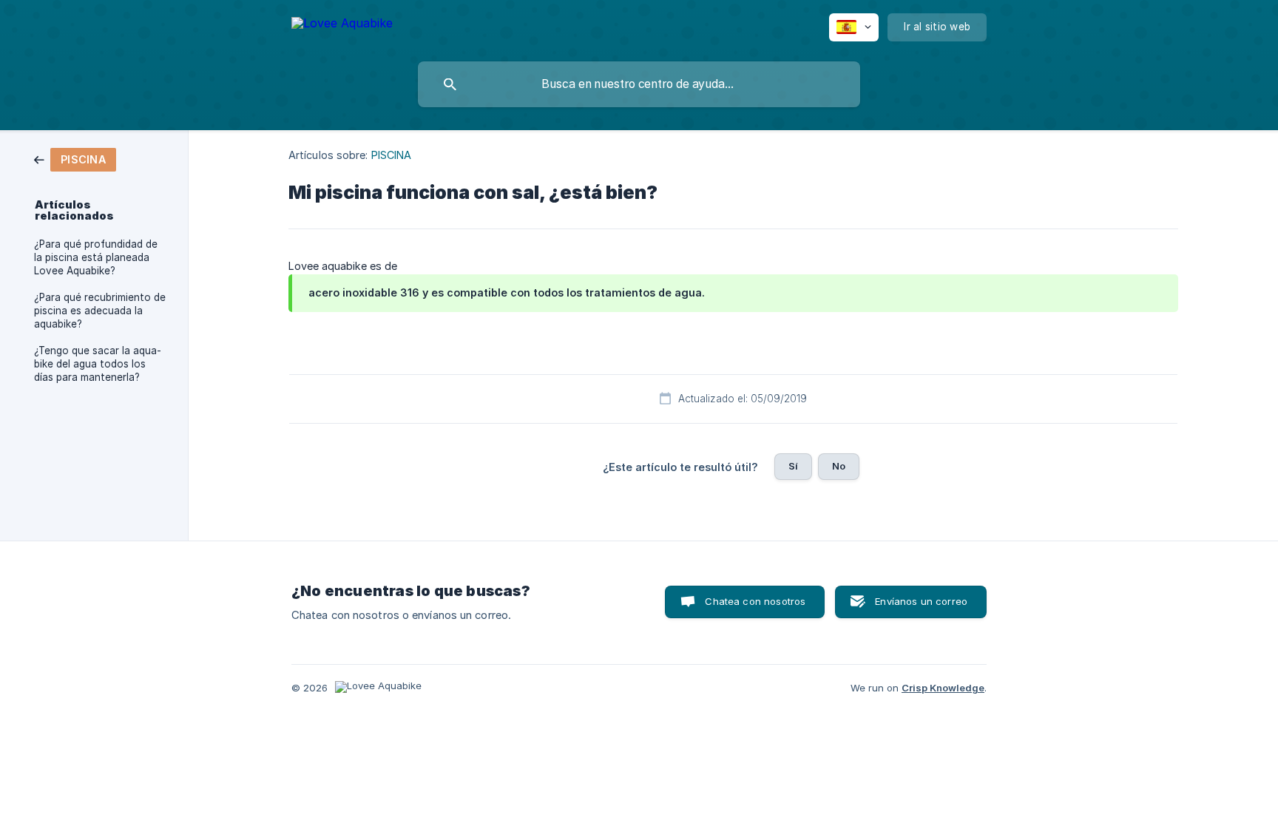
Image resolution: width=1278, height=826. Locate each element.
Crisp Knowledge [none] (943, 688)
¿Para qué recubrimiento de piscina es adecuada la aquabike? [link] (100, 310)
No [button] (838, 466)
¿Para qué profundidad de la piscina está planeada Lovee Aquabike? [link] (96, 257)
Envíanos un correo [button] (921, 601)
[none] (342, 25)
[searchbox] (639, 84)
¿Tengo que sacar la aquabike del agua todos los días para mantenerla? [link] (97, 364)
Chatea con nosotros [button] (755, 601)
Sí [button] (793, 466)
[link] (75, 159)
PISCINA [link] (391, 155)
